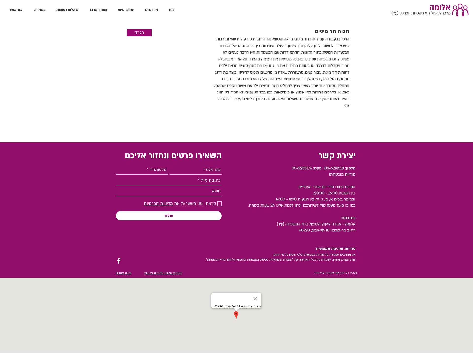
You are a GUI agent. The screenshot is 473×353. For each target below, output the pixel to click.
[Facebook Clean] (119, 261)
